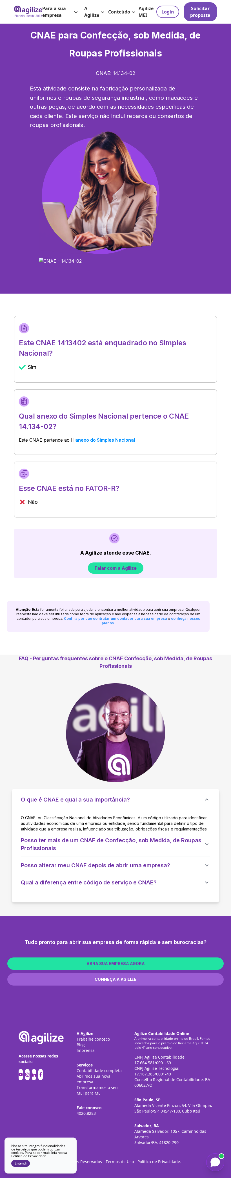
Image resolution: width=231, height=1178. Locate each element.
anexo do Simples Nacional (105, 440)
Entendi (20, 1163)
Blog (81, 1044)
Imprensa (86, 1050)
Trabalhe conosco (93, 1039)
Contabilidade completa (99, 1070)
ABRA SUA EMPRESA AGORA (115, 963)
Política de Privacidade (158, 1161)
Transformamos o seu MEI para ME (97, 1090)
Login (167, 12)
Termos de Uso (120, 1161)
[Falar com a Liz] (215, 1162)
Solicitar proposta (200, 11)
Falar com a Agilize (116, 568)
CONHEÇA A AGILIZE (115, 979)
